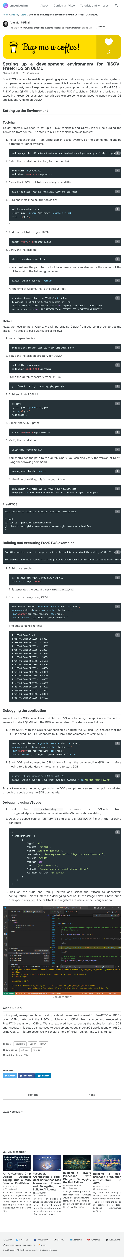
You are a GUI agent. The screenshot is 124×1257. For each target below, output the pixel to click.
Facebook (42, 1240)
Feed (43, 1245)
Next (91, 1094)
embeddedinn (19, 5)
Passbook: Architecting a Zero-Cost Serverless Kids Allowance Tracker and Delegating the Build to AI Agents (47, 1181)
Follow (101, 26)
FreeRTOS (20, 1044)
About (44, 5)
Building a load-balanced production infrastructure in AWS (107, 1178)
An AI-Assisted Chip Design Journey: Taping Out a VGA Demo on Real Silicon (17, 1178)
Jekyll (36, 1250)
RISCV (43, 1044)
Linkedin (77, 1240)
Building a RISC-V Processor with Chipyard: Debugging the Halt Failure (77, 1177)
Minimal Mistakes (49, 1250)
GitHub (60, 1240)
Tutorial (36, 1050)
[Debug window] (62, 950)
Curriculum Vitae (64, 5)
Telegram (114, 1240)
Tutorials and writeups (94, 5)
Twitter (23, 1240)
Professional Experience (20, 1245)
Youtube (95, 1240)
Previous (32, 1094)
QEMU (33, 1044)
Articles (24, 1050)
